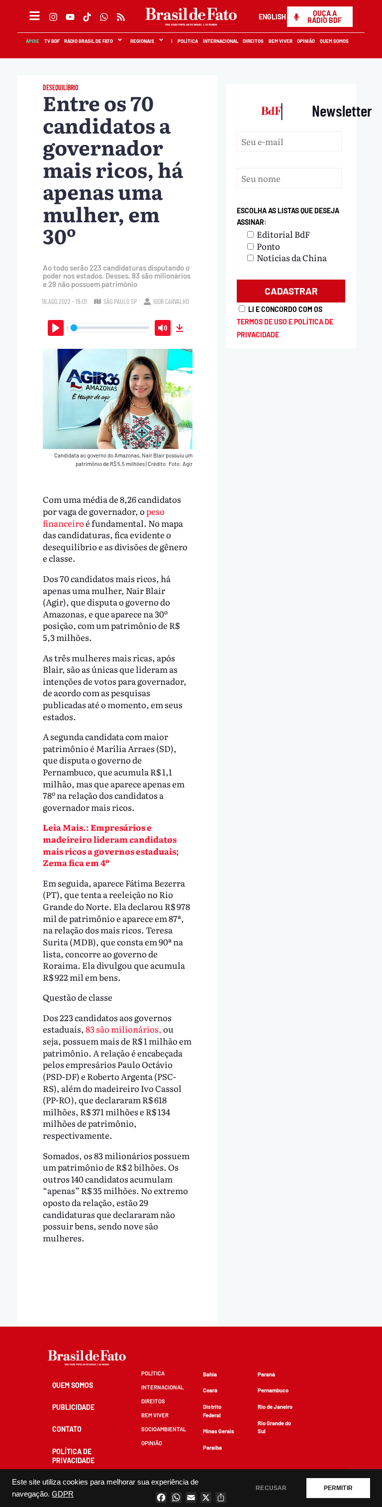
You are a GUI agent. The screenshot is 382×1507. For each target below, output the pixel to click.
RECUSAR (271, 1488)
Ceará (210, 1390)
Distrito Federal (212, 1410)
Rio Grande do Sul (274, 1427)
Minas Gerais (218, 1431)
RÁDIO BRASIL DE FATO (89, 41)
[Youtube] (70, 16)
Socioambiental (163, 1429)
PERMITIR (338, 1488)
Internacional (220, 41)
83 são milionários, (124, 1029)
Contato (67, 1429)
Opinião (306, 41)
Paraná (266, 1374)
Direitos (253, 41)
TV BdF (52, 41)
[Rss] (120, 16)
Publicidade (73, 1407)
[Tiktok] (87, 16)
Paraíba (212, 1447)
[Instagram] (53, 16)
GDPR (63, 1494)
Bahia (210, 1374)
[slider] (110, 327)
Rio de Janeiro (275, 1406)
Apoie (33, 41)
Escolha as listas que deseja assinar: (288, 216)
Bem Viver (280, 41)
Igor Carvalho (171, 301)
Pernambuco (273, 1390)
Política (188, 41)
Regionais (142, 41)
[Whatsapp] (103, 16)
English (272, 16)
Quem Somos (334, 41)
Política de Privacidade (73, 1456)
